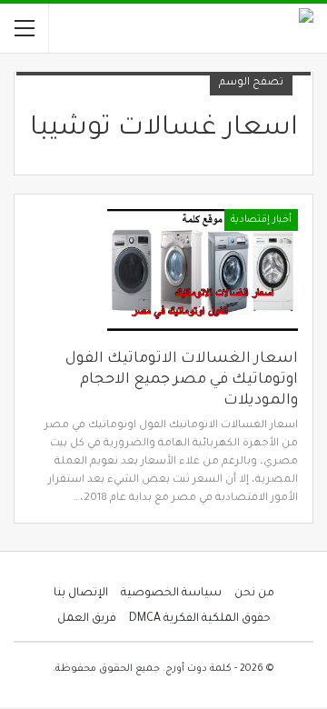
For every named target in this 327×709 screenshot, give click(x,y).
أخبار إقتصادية (261, 220)
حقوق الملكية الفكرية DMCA (200, 619)
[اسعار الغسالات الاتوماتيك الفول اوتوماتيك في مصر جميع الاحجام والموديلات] (202, 270)
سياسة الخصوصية (171, 593)
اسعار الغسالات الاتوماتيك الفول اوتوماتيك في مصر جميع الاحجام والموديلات (181, 380)
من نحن (254, 593)
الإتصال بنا (81, 593)
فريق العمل (86, 619)
